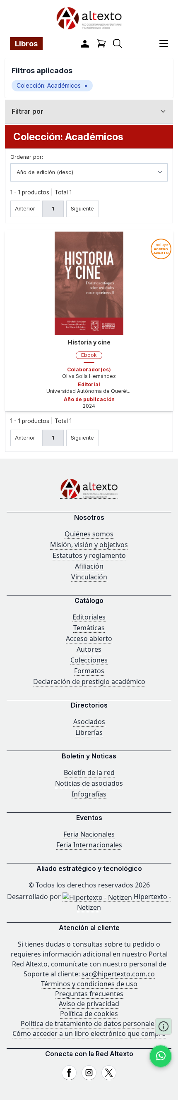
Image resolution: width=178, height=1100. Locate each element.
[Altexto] (89, 18)
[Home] (89, 488)
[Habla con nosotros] (160, 1056)
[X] (108, 1072)
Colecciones (89, 660)
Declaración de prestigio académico (89, 681)
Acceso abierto (89, 638)
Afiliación (89, 566)
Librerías (89, 732)
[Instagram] (89, 1072)
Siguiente (82, 209)
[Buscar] (117, 43)
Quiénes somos (89, 533)
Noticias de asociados (89, 783)
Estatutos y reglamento (89, 555)
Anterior (25, 209)
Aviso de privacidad (89, 1003)
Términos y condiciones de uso (89, 983)
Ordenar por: (26, 157)
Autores (89, 649)
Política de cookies (89, 1013)
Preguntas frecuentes (89, 993)
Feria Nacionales (89, 834)
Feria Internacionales (89, 844)
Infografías (89, 794)
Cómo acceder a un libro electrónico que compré (89, 1033)
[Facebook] (69, 1072)
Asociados (89, 721)
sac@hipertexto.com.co (118, 973)
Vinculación (89, 576)
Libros (26, 43)
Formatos (89, 670)
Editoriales (89, 617)
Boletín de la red (89, 772)
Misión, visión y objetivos (89, 544)
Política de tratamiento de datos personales (89, 1023)
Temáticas (89, 627)
